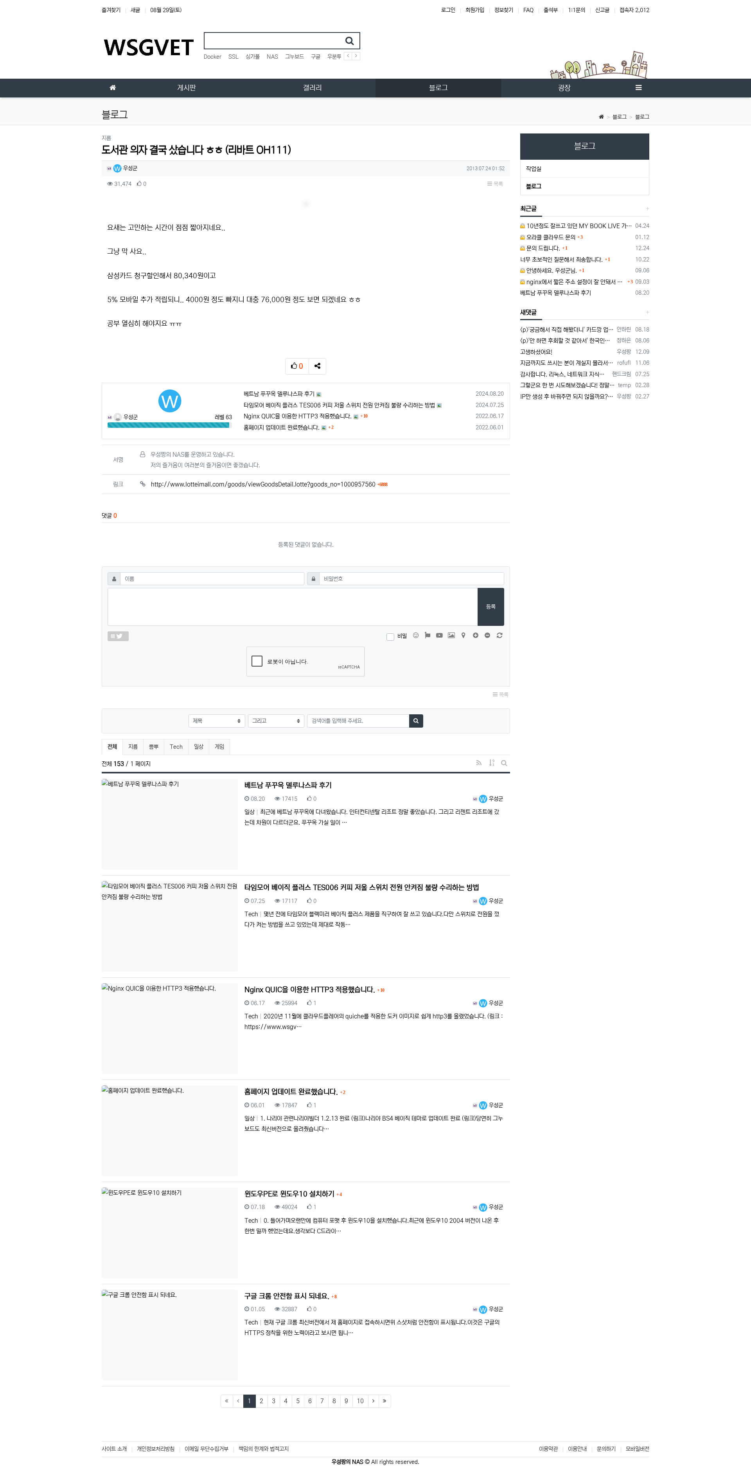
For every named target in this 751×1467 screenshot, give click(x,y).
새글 (135, 10)
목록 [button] (497, 184)
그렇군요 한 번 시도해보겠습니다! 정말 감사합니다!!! (568, 385)
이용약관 (548, 1449)
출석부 (551, 10)
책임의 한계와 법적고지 (264, 1449)
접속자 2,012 (634, 10)
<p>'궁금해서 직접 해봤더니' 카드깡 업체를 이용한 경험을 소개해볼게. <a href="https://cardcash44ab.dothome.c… (567, 329)
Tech (176, 747)
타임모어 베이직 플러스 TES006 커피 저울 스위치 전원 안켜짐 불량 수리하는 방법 (339, 405)
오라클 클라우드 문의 (550, 237)
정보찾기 (503, 10)
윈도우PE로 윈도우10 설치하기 (290, 1194)
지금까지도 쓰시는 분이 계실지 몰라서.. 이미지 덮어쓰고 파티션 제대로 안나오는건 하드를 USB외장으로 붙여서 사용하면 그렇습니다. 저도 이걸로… (567, 363)
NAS (272, 57)
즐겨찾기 (111, 10)
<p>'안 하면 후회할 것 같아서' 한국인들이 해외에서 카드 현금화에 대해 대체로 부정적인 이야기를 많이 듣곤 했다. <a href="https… (567, 340)
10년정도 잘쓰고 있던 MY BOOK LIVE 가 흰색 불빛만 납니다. (579, 226)
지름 (133, 747)
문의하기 (606, 1449)
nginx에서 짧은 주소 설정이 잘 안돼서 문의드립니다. (575, 282)
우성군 (129, 168)
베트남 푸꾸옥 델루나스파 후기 (279, 394)
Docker (212, 57)
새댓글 (528, 312)
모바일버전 (637, 1449)
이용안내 (577, 1449)
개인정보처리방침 (155, 1449)
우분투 (334, 57)
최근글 (528, 208)
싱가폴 (253, 57)
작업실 (533, 169)
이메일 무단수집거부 (206, 1449)
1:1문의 (576, 10)
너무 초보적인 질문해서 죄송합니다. (561, 259)
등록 (491, 607)
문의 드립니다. (542, 248)
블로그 (620, 117)
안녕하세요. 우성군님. (551, 270)
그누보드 (294, 57)
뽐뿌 (153, 747)
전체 (112, 747)
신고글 (602, 10)
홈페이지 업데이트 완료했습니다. (282, 427)
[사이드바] (638, 88)
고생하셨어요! (536, 352)
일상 (198, 747)
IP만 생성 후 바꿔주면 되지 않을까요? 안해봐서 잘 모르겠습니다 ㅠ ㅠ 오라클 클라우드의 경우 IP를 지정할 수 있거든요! (567, 396)
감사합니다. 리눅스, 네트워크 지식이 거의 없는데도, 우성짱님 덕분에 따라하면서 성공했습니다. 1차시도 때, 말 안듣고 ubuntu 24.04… (565, 374)
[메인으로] (113, 88)
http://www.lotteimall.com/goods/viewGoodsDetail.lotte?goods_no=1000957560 (269, 484)
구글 (315, 57)
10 (360, 1401)
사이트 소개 (114, 1449)
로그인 (448, 10)
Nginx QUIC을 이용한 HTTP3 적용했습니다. (298, 416)
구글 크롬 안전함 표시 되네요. (287, 1296)
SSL (233, 57)
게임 (219, 747)
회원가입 (474, 10)
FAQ (528, 10)
